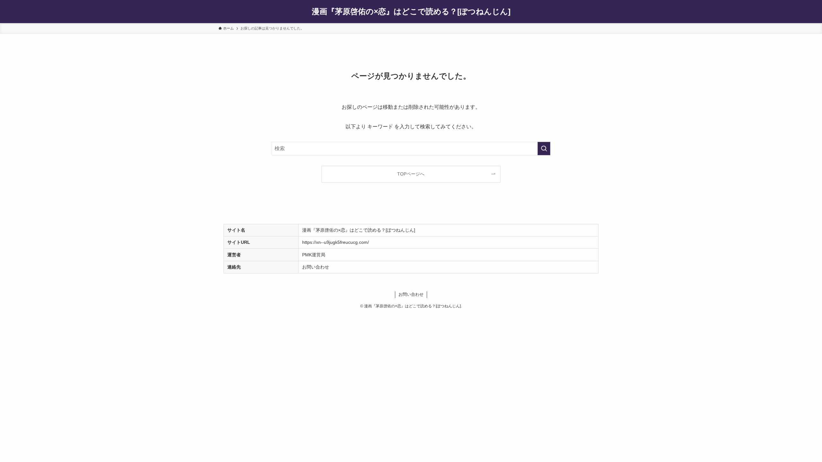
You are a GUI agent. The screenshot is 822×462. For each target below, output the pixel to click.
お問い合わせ (315, 267)
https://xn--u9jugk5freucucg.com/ (335, 242)
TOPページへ (410, 173)
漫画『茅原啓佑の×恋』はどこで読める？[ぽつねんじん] (411, 11)
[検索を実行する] (544, 148)
